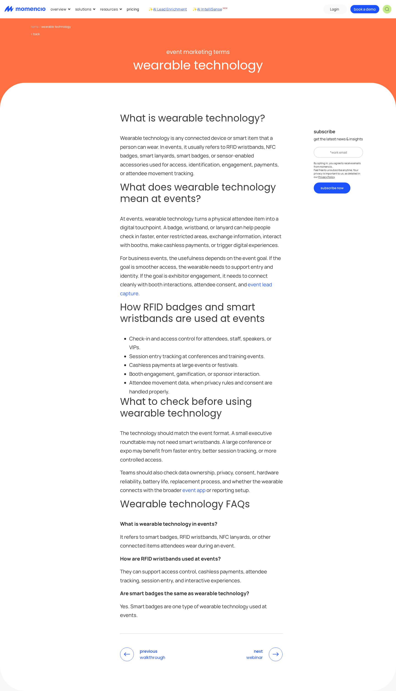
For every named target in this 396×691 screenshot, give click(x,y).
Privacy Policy (326, 177)
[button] (387, 9)
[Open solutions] (94, 9)
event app (194, 490)
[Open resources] (121, 9)
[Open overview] (69, 9)
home (35, 27)
